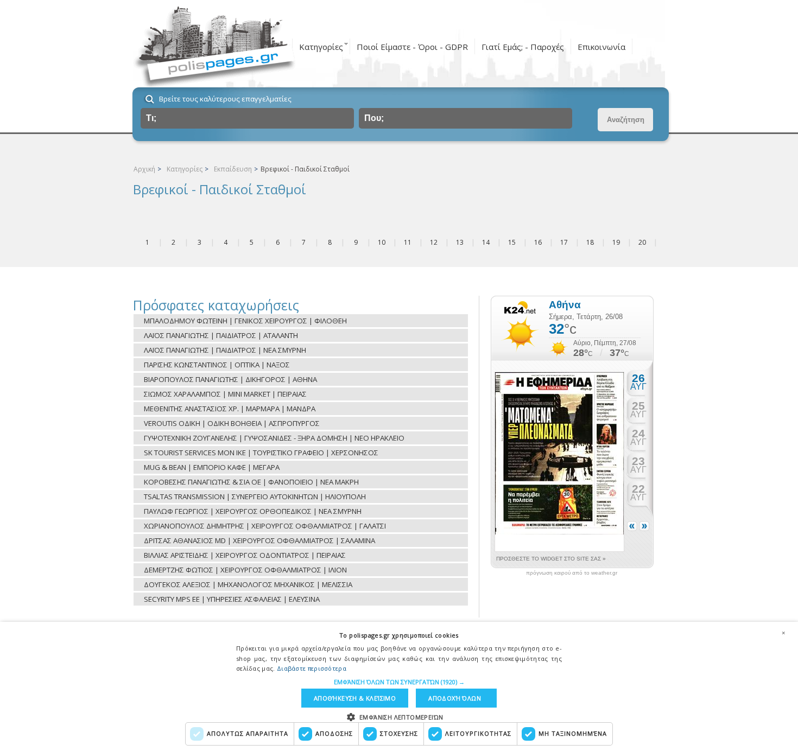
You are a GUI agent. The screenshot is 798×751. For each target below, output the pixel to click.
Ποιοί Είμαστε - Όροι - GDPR (412, 46)
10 (381, 242)
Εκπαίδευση (233, 169)
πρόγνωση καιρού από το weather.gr (571, 573)
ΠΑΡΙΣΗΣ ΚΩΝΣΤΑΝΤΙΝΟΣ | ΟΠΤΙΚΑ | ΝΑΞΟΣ (217, 365)
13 (460, 242)
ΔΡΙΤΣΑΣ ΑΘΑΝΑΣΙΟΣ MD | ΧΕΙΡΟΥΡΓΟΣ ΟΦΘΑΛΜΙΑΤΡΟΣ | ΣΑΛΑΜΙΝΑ (259, 540)
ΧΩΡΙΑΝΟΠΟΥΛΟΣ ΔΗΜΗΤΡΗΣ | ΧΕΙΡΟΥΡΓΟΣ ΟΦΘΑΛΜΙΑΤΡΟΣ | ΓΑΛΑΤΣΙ (265, 526)
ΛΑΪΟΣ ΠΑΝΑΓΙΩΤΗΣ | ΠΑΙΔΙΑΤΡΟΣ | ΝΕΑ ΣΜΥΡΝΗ (225, 350)
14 (486, 242)
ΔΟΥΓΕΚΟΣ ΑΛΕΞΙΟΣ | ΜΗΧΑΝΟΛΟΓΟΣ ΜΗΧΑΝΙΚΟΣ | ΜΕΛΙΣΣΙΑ (248, 584)
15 (512, 242)
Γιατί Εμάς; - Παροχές (523, 46)
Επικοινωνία (601, 46)
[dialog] (399, 686)
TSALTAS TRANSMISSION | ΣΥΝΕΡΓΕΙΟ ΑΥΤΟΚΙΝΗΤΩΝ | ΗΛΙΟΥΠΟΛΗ (255, 496)
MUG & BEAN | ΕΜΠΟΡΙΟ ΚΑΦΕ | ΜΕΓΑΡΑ (212, 467)
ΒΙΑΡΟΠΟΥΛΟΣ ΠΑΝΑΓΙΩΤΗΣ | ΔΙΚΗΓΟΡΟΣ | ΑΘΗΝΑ (230, 379)
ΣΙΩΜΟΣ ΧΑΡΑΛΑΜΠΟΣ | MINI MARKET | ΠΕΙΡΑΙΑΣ (225, 394)
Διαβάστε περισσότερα (311, 668)
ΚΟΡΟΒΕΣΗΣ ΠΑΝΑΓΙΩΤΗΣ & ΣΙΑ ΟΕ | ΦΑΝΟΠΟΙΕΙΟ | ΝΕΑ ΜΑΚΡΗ (251, 482)
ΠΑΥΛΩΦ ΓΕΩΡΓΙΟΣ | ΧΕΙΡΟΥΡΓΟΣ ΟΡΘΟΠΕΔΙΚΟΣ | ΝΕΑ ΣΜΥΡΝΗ (253, 511)
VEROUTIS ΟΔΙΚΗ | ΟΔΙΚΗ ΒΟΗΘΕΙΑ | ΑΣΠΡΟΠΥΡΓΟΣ (232, 423)
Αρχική (144, 169)
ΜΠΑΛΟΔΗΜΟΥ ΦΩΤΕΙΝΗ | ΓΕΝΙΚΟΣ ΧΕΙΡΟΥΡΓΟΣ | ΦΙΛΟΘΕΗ (245, 321)
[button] (399, 682)
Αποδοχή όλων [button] (454, 698)
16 (538, 242)
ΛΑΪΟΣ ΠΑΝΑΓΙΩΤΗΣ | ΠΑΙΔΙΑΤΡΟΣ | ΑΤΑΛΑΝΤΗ (221, 335)
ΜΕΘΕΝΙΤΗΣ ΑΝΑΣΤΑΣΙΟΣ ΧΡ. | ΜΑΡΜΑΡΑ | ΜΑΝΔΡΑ (229, 408)
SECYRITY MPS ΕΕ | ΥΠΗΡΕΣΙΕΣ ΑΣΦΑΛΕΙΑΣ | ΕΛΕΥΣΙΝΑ (232, 599)
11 (407, 242)
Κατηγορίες (321, 46)
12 (434, 242)
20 (642, 242)
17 (564, 242)
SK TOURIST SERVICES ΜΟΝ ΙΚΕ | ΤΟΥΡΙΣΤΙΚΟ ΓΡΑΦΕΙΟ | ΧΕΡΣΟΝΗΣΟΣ (261, 452)
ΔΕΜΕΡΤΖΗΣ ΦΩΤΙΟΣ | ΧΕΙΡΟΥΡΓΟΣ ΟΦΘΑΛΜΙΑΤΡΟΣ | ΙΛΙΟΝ (245, 570)
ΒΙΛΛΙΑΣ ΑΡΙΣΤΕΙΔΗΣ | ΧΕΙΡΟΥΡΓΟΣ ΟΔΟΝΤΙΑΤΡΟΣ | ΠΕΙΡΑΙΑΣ (245, 555)
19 (616, 242)
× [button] (783, 632)
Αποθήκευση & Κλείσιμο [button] (355, 698)
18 (590, 242)
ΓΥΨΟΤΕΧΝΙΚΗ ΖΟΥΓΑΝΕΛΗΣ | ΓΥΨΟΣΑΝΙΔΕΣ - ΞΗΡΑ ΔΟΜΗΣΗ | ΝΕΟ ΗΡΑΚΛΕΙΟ (274, 438)
